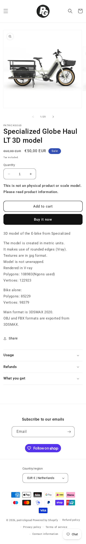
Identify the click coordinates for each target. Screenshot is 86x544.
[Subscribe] (69, 431)
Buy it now (43, 219)
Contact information (45, 534)
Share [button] (13, 338)
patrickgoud (24, 520)
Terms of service (56, 527)
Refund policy (71, 519)
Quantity (9, 165)
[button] (6, 11)
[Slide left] (33, 117)
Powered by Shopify (45, 520)
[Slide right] (53, 117)
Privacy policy (32, 527)
